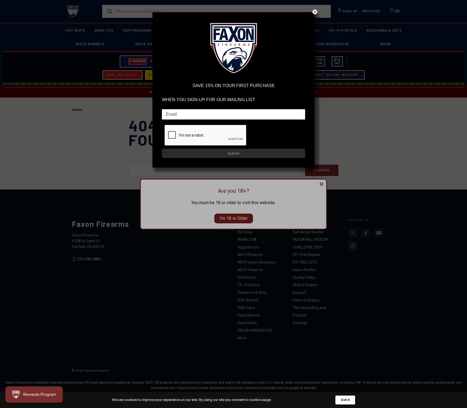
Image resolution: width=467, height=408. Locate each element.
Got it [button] (345, 400)
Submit (233, 153)
